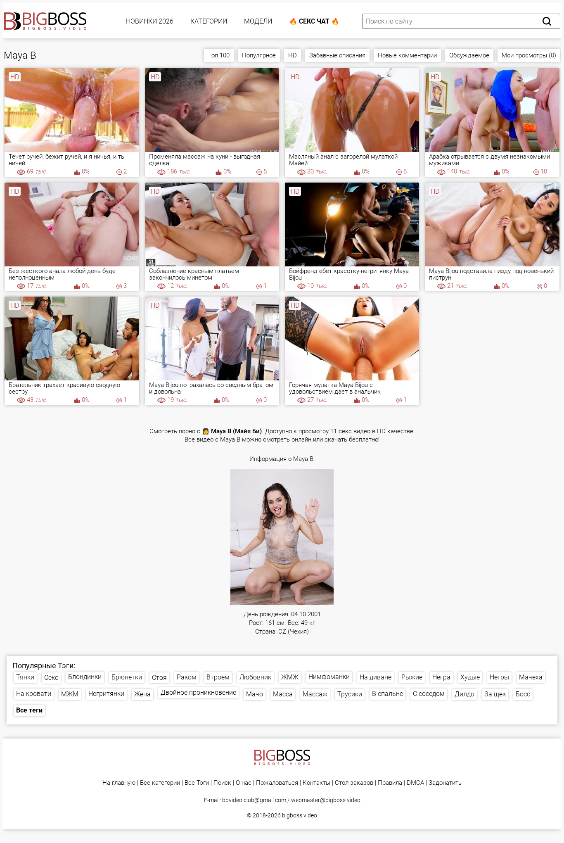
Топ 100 (219, 55)
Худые (470, 677)
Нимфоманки (329, 677)
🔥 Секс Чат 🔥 (314, 21)
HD (292, 55)
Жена (142, 694)
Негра (441, 677)
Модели (258, 21)
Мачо (254, 694)
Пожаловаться (277, 782)
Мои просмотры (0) (529, 55)
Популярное (259, 55)
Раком (187, 677)
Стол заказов (354, 782)
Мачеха (531, 677)
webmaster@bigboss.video (325, 800)
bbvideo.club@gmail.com (254, 800)
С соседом (429, 694)
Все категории (160, 782)
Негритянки (106, 694)
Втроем (218, 677)
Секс (51, 678)
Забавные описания (337, 55)
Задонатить (445, 782)
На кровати (33, 694)
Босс (523, 694)
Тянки (25, 677)
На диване (375, 677)
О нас (243, 782)
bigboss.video (299, 815)
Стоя (159, 678)
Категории (208, 21)
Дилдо (464, 694)
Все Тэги (197, 782)
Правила (390, 782)
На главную (118, 782)
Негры (499, 677)
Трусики (349, 694)
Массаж (315, 694)
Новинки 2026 (149, 21)
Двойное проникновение (198, 692)
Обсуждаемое (469, 55)
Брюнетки (126, 677)
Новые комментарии (407, 55)
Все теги (29, 710)
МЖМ (69, 694)
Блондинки (85, 677)
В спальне (387, 694)
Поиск (222, 782)
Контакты (316, 782)
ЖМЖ (290, 677)
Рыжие (411, 677)
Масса (283, 694)
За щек (495, 694)
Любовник (255, 677)
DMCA (415, 782)
